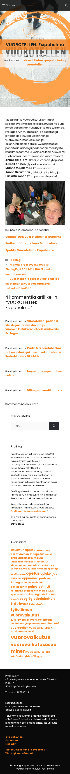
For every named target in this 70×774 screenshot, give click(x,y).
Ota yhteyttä (14, 737)
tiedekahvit (45, 598)
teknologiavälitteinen (41, 594)
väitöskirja (17, 656)
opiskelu (16, 578)
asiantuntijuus (22, 550)
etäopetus (36, 554)
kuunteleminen (37, 568)
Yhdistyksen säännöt (19, 753)
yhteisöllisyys (33, 656)
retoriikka (17, 590)
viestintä (53, 623)
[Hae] (54, 426)
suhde (51, 591)
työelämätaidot (21, 619)
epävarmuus (42, 550)
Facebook (11, 740)
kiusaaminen (19, 565)
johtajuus (37, 557)
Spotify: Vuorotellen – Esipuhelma (29, 250)
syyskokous (18, 594)
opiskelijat (48, 573)
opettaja (52, 568)
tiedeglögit (26, 599)
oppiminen (30, 578)
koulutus (33, 565)
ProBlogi (15, 260)
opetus (33, 573)
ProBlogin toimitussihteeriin (29, 511)
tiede (14, 599)
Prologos (17, 582)
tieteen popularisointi (50, 60)
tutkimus (20, 603)
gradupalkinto (21, 558)
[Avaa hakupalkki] (66, 5)
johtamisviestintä (22, 561)
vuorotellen (35, 64)
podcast (26, 60)
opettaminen (18, 574)
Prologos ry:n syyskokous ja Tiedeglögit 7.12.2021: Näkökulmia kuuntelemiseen (28, 269)
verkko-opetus (41, 619)
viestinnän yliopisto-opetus (28, 623)
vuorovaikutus (30, 637)
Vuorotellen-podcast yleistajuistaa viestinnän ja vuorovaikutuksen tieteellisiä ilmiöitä (32, 283)
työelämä (36, 604)
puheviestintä (39, 586)
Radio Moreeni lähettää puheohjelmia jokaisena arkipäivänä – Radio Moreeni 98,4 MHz (33, 352)
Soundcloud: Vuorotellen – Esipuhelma (33, 237)
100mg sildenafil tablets (44, 390)
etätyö (48, 554)
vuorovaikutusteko (38, 651)
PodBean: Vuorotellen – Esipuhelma (31, 243)
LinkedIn (10, 744)
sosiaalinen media (35, 590)
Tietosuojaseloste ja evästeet (25, 749)
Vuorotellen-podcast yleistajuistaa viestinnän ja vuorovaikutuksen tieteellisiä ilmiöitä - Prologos (33, 327)
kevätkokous (41, 561)
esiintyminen (20, 554)
